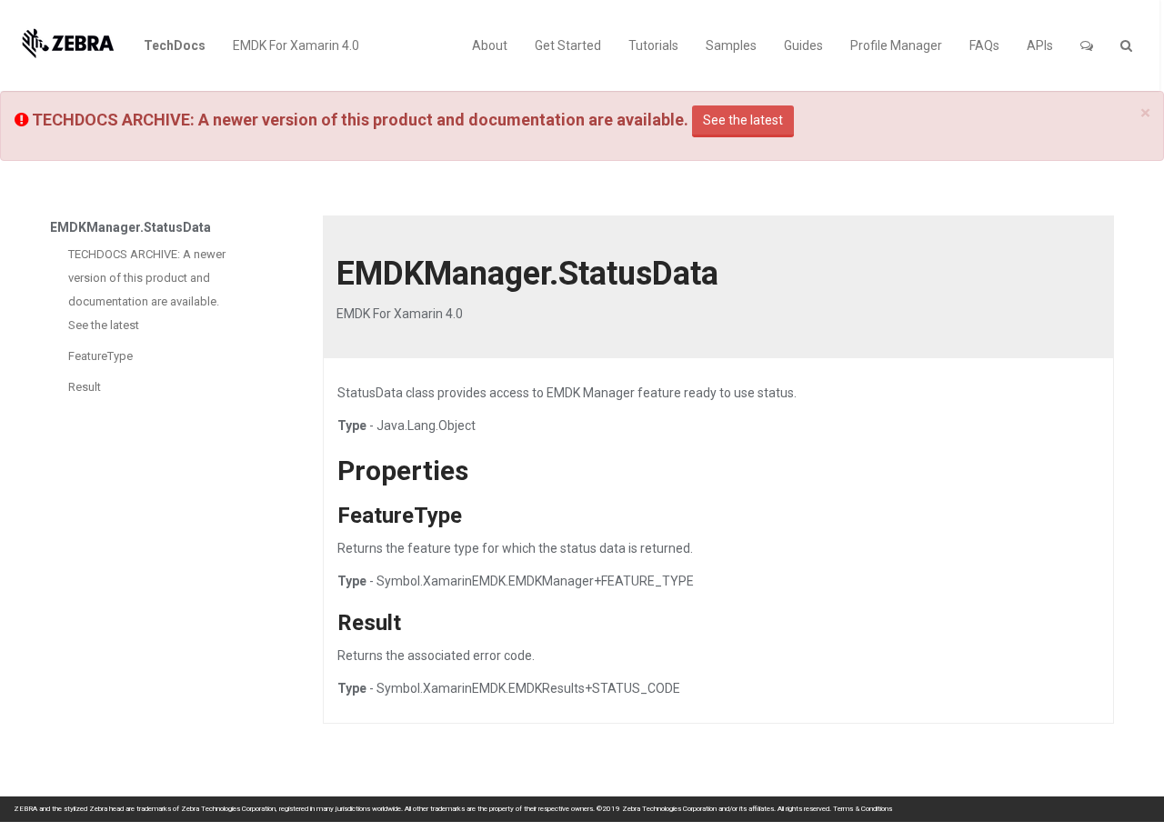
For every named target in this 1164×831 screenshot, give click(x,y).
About (489, 45)
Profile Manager (896, 45)
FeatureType (100, 356)
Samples (731, 45)
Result (84, 387)
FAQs (984, 45)
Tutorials (653, 45)
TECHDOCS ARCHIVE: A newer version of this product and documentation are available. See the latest (147, 289)
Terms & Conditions (862, 809)
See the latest (743, 120)
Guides (803, 45)
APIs (1040, 45)
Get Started (568, 45)
